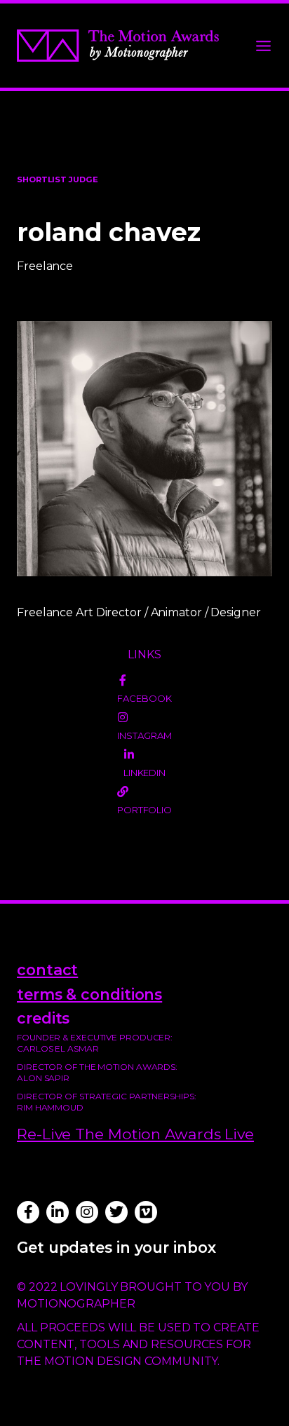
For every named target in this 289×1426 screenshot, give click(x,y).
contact (47, 969)
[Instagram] (87, 1212)
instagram (144, 735)
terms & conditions (89, 994)
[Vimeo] (146, 1212)
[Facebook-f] (28, 1212)
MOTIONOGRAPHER (76, 1303)
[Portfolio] (122, 791)
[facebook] (122, 680)
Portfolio (144, 809)
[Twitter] (116, 1212)
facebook (144, 698)
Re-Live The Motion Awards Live (135, 1134)
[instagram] (122, 717)
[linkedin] (129, 754)
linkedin (144, 772)
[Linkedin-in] (57, 1212)
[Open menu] (263, 46)
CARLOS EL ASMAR (58, 1048)
